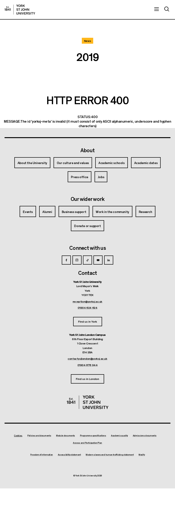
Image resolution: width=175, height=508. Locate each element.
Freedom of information (41, 454)
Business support (74, 211)
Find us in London (87, 379)
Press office (79, 176)
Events (28, 211)
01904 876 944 (87, 365)
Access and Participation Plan (87, 443)
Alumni (47, 211)
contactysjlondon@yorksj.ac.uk (87, 358)
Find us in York (87, 321)
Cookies (18, 435)
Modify (142, 454)
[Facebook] (66, 260)
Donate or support (87, 225)
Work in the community (112, 211)
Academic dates (145, 162)
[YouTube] (98, 260)
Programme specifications (93, 435)
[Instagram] (77, 260)
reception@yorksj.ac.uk (87, 301)
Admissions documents (145, 435)
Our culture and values (73, 162)
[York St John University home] (20, 10)
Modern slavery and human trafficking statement (110, 454)
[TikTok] (87, 260)
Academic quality (119, 435)
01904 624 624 (88, 307)
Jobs (101, 176)
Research (145, 211)
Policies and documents (39, 435)
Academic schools (111, 162)
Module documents (65, 435)
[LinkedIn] (108, 260)
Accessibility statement (69, 454)
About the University (32, 162)
